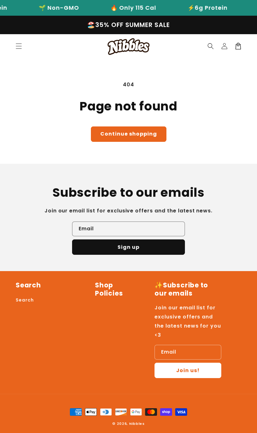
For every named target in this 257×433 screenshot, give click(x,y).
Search (25, 300)
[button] (19, 46)
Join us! (188, 370)
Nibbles (137, 423)
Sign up (128, 247)
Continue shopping (128, 133)
